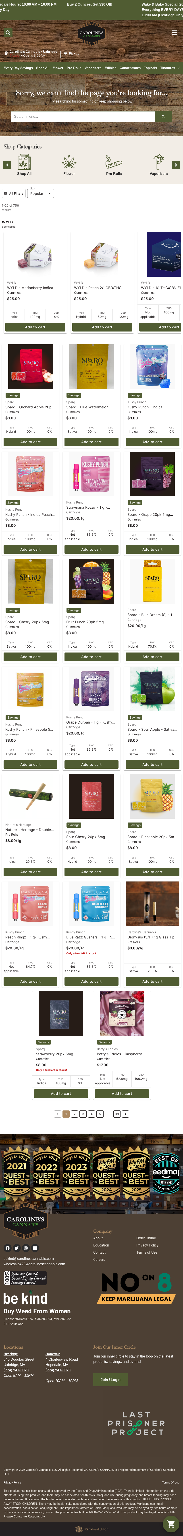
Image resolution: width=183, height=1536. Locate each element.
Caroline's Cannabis (141, 932)
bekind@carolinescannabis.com (29, 1259)
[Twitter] (17, 1248)
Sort (32, 188)
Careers (99, 1259)
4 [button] (92, 1114)
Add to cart (35, 327)
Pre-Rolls (114, 174)
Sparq (9, 402)
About (98, 1238)
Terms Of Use (170, 1482)
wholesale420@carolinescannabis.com (34, 1264)
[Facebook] (8, 1248)
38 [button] (117, 1114)
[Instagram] (26, 1248)
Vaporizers (159, 174)
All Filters (16, 193)
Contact (99, 1252)
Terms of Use (146, 1252)
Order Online (146, 1238)
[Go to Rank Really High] (91, 1529)
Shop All (24, 174)
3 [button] (83, 1114)
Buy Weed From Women (37, 1311)
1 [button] (66, 1114)
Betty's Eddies (107, 1049)
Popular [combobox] (36, 193)
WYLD (11, 283)
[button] (42, 53)
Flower (69, 174)
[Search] (163, 116)
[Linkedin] (35, 1248)
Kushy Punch (136, 402)
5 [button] (100, 1114)
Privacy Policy (147, 1245)
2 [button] (74, 1114)
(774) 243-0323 (16, 1370)
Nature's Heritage (18, 825)
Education (101, 1245)
